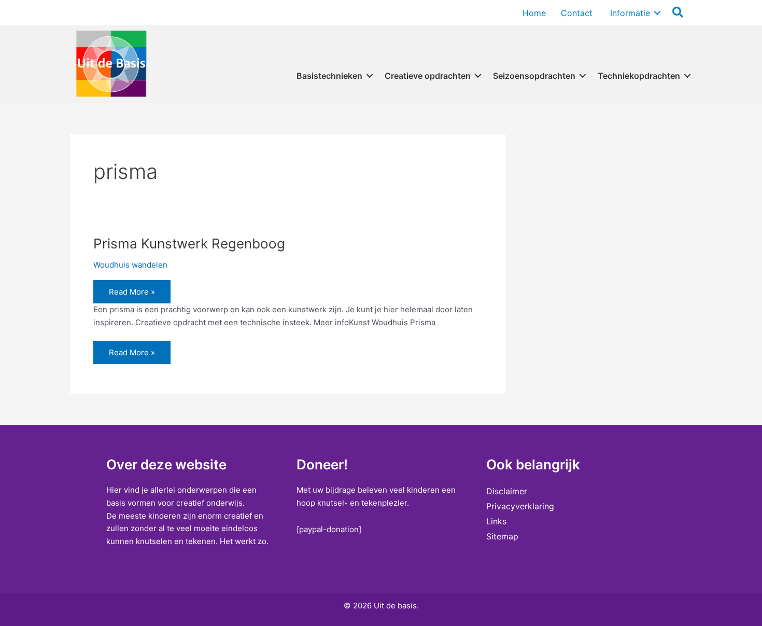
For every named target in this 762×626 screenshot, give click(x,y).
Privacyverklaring (520, 506)
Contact (576, 13)
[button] (657, 13)
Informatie (629, 13)
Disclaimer (506, 491)
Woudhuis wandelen (130, 265)
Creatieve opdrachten (428, 76)
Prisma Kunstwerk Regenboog (189, 243)
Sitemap (502, 536)
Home (534, 13)
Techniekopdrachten (639, 76)
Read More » (131, 294)
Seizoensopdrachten (534, 76)
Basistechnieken (329, 76)
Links (496, 521)
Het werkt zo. (244, 541)
